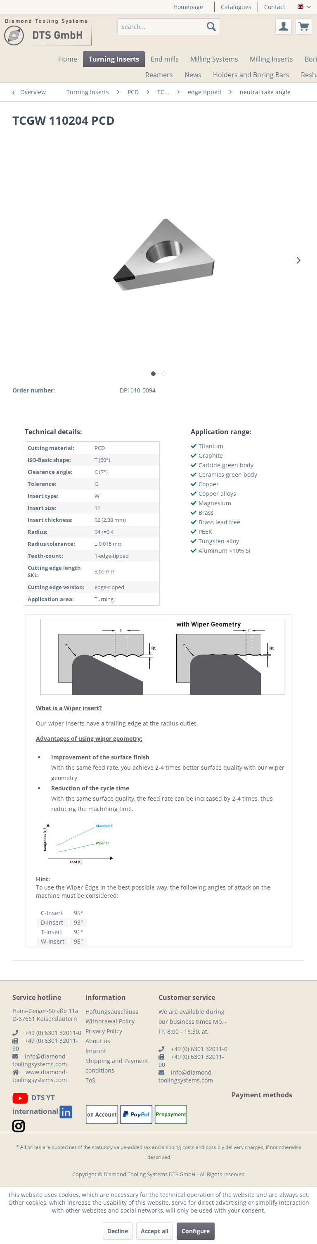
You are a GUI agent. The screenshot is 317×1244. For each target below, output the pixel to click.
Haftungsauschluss (111, 1012)
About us (97, 1041)
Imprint (95, 1051)
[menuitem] (188, 7)
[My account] (283, 26)
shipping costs (178, 1147)
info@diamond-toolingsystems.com (40, 1060)
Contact (274, 7)
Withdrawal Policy (110, 1021)
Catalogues (236, 7)
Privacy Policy (103, 1031)
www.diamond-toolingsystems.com (40, 1076)
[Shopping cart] (304, 26)
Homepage (188, 7)
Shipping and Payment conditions (116, 1066)
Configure (196, 1231)
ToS (90, 1080)
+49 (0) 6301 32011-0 (53, 1033)
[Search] (211, 26)
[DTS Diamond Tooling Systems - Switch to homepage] (48, 32)
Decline (117, 1231)
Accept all (154, 1231)
